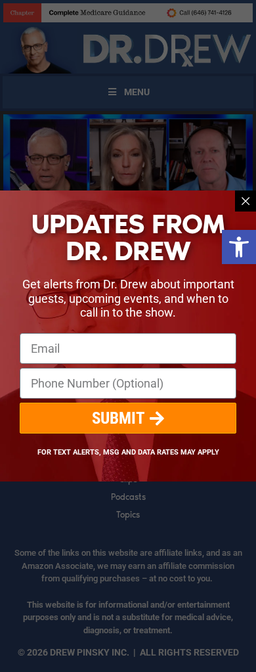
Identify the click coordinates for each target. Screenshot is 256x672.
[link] (239, 247)
